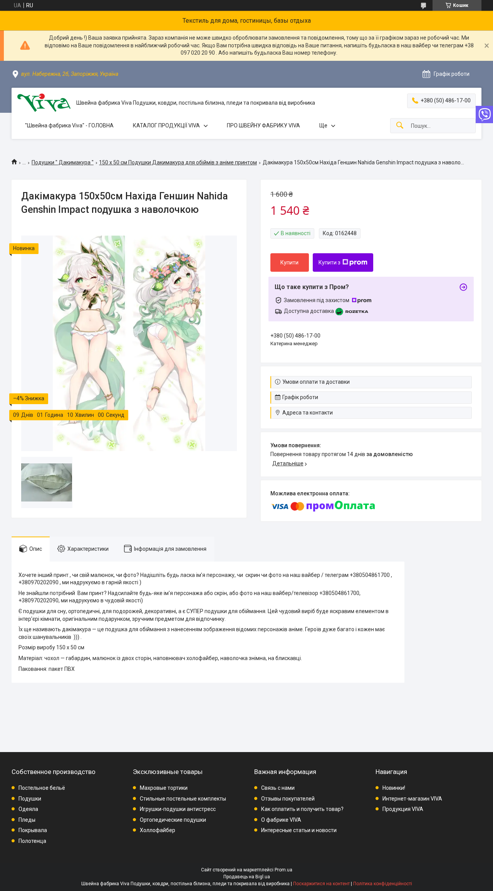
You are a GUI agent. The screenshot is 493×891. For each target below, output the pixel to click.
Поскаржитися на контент (321, 883)
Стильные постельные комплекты (183, 799)
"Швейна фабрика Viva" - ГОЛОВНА (69, 125)
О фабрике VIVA (281, 820)
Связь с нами (278, 788)
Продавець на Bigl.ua (246, 876)
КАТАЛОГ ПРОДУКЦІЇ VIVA (166, 125)
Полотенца (32, 841)
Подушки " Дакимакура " (63, 162)
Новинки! (393, 788)
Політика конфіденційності (382, 883)
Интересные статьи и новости (299, 830)
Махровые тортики (164, 788)
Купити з (329, 262)
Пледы (26, 820)
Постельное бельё (41, 788)
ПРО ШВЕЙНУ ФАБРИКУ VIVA (263, 125)
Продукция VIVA (402, 809)
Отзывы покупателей (288, 799)
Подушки (29, 799)
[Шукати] (399, 126)
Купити (289, 262)
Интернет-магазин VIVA (412, 799)
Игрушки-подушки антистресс (178, 809)
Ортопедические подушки (173, 820)
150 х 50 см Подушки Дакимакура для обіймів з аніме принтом (178, 162)
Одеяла (28, 809)
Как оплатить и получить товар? (302, 809)
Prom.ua (283, 870)
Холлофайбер (157, 830)
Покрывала (32, 830)
